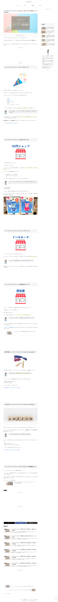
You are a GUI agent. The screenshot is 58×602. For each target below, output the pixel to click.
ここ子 (48, 54)
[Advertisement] (21, 54)
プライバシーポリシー (30, 599)
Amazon (8, 100)
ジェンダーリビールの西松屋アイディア (10, 327)
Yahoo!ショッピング (10, 101)
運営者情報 (24, 599)
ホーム (21, 599)
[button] (31, 523)
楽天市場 (5, 370)
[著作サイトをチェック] (47, 69)
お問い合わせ (35, 599)
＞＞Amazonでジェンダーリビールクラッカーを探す (12, 449)
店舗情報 (6, 490)
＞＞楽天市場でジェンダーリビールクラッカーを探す (12, 387)
